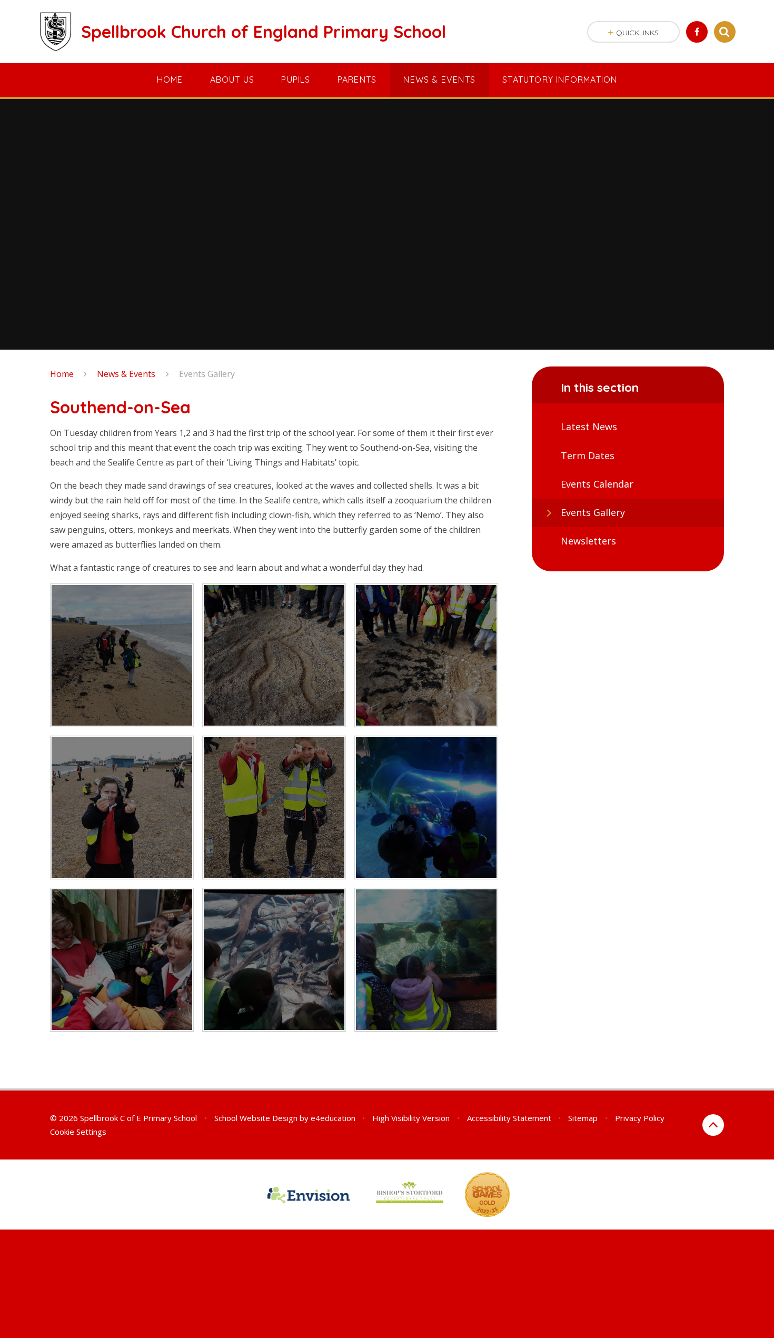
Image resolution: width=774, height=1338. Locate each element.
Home (62, 374)
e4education (333, 1118)
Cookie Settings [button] (78, 1131)
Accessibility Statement (509, 1118)
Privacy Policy (639, 1118)
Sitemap (583, 1118)
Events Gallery (207, 374)
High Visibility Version (411, 1118)
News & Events (126, 374)
